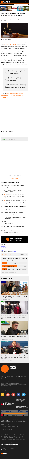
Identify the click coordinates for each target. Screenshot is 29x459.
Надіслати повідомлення (9, 427)
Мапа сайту (5, 424)
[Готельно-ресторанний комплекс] (14, 8)
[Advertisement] (11, 113)
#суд (2, 134)
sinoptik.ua (14, 251)
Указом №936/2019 (10, 45)
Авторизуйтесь (14, 178)
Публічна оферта (6, 429)
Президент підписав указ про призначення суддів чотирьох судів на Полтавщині (12, 95)
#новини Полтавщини (10, 134)
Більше (22, 255)
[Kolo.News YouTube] (14, 239)
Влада (3, 139)
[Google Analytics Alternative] (4, 453)
